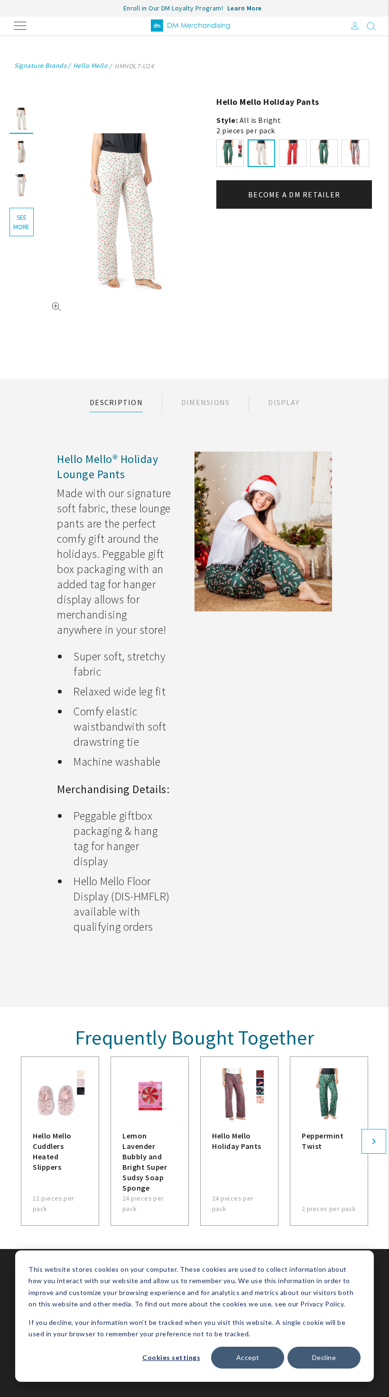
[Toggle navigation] (20, 25)
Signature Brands (40, 65)
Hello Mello (90, 65)
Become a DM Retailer (294, 194)
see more (21, 222)
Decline (324, 1357)
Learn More (244, 8)
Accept (247, 1357)
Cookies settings (171, 1357)
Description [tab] (116, 402)
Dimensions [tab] (205, 402)
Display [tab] (283, 402)
